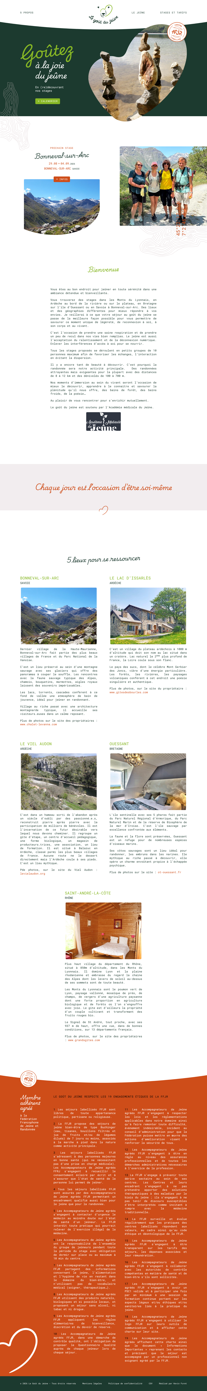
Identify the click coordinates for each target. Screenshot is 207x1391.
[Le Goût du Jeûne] (103, 12)
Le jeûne (138, 12)
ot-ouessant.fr (169, 872)
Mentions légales (92, 1383)
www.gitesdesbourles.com (129, 692)
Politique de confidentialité (125, 1383)
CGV (150, 1383)
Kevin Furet (180, 1383)
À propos (26, 12)
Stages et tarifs (173, 12)
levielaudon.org (32, 873)
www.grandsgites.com (84, 1040)
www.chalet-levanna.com (38, 724)
